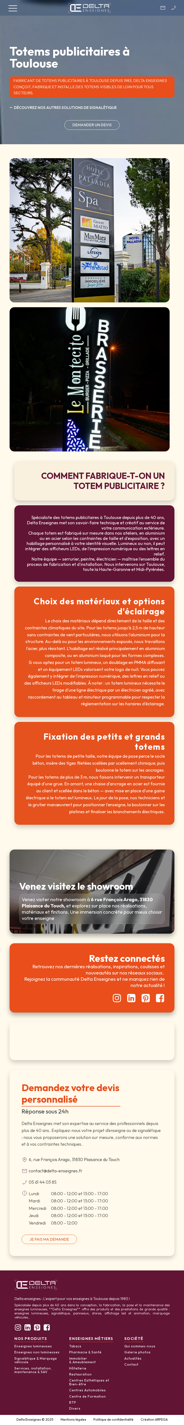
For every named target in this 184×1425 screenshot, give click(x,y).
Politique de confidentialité (113, 1419)
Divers (74, 1409)
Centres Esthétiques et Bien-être (89, 1382)
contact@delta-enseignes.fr (55, 1171)
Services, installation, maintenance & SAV (33, 1370)
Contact (131, 1365)
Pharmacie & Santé (85, 1352)
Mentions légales (73, 1419)
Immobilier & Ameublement (82, 1360)
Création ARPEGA (154, 1419)
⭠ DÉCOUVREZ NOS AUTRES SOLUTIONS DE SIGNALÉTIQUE (63, 107)
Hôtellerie (77, 1368)
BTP (72, 1403)
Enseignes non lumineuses (37, 1352)
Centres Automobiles (87, 1390)
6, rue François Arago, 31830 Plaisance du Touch (74, 1159)
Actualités (133, 1359)
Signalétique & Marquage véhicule (35, 1360)
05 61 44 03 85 (43, 1182)
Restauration (80, 1374)
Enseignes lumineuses (33, 1346)
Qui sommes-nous (139, 1346)
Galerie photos (137, 1352)
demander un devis (92, 124)
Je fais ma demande (49, 1239)
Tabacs (75, 1346)
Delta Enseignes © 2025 (35, 1419)
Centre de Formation (87, 1397)
